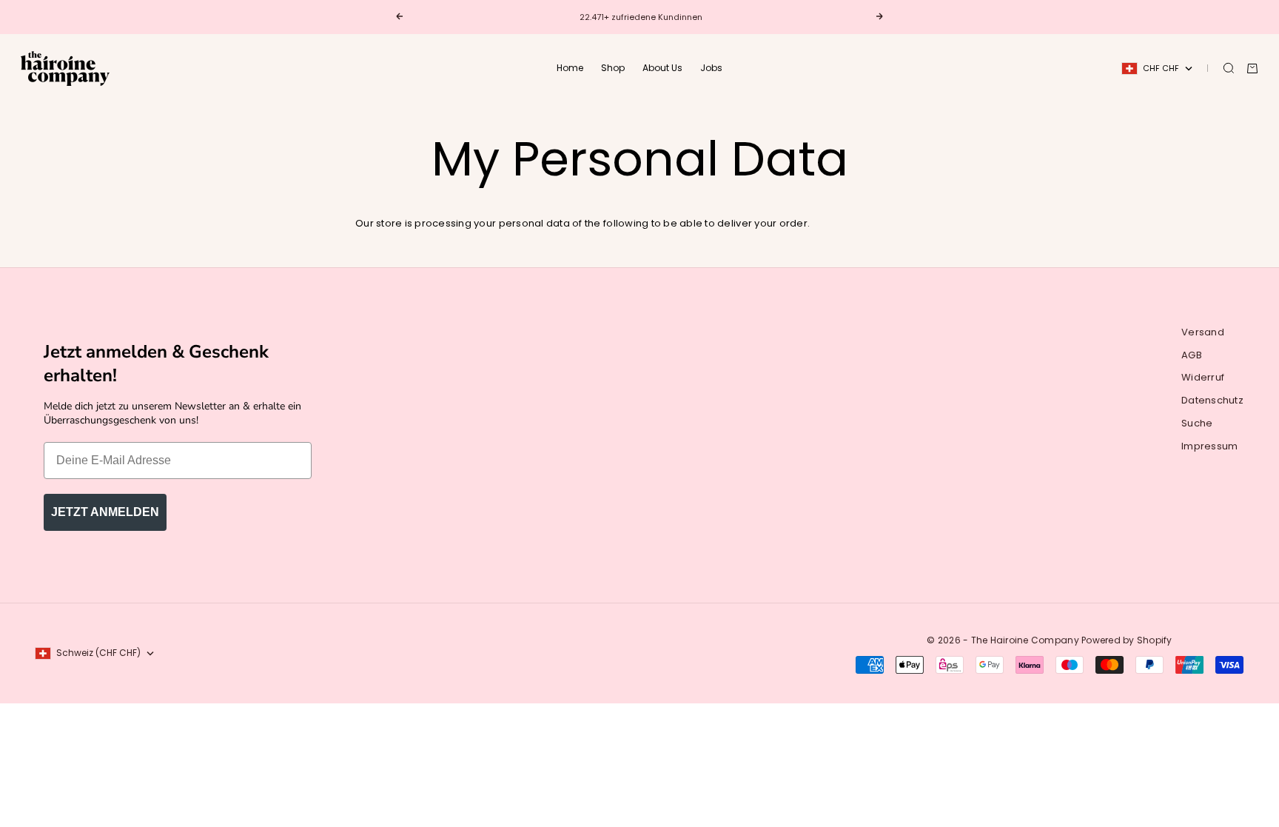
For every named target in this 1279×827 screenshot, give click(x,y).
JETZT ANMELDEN (105, 512)
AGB (1191, 355)
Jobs (711, 67)
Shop (613, 67)
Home (570, 67)
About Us (662, 67)
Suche (1196, 423)
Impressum (1209, 446)
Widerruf (1202, 377)
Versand (1202, 332)
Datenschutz (1212, 400)
